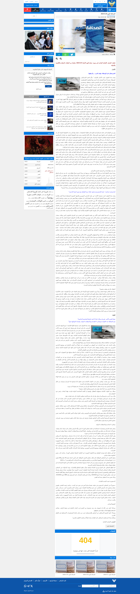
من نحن (36, 1)
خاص (65, 10)
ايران (51, 201)
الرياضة (86, 10)
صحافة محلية (105, 54)
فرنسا (52, 194)
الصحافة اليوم (110, 526)
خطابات (81, 10)
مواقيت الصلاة (59, 10)
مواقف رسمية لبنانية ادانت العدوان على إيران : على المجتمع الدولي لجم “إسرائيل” (36, 127)
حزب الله (41, 198)
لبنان (49, 191)
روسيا (50, 197)
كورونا (35, 192)
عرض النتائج (39, 89)
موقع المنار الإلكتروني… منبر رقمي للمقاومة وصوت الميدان (37, 114)
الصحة (34, 206)
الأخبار (96, 10)
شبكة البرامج (53, 580)
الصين (37, 206)
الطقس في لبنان (42, 206)
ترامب (33, 198)
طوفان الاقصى (44, 194)
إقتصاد (75, 10)
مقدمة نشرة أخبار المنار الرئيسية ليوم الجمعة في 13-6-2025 (36, 107)
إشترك (79, 586)
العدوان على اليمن (34, 203)
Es (104, 1)
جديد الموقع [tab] (46, 96)
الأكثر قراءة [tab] (31, 96)
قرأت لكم (37, 580)
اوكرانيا (47, 201)
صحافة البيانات (50, 10)
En (95, 1)
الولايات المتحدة (36, 201)
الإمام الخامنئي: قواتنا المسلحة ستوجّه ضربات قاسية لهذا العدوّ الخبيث (36, 101)
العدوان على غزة (42, 203)
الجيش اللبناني (50, 208)
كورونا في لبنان (43, 191)
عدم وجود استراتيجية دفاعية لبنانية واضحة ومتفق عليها (40, 77)
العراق (47, 203)
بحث (34, 15)
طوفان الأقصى (36, 194)
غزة (48, 194)
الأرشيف (26, 1)
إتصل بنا (31, 1)
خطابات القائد (50, 28)
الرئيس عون (30, 206)
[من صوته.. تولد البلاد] (39, 145)
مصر (52, 191)
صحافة (111, 54)
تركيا (36, 198)
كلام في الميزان (28, 580)
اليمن (44, 201)
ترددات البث (43, 10)
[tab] (39, 69)
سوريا (29, 194)
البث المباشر (27, 61)
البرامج (91, 10)
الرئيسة (102, 10)
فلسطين (29, 191)
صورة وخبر (50, 133)
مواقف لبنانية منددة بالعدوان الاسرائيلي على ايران (37, 121)
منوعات (70, 10)
